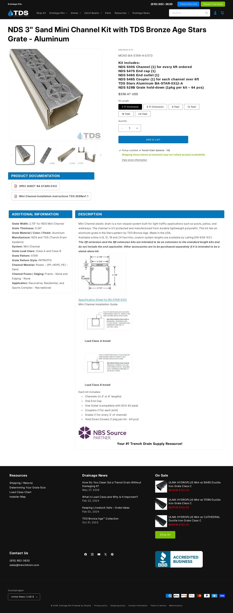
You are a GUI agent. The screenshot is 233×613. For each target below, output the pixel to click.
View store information (134, 159)
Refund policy (175, 605)
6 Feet (175, 106)
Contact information (137, 605)
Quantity (122, 121)
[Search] (206, 12)
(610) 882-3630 (20, 560)
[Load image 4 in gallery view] (86, 155)
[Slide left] (11, 155)
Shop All (165, 534)
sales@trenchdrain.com (24, 565)
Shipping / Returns (21, 482)
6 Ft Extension (155, 106)
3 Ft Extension (130, 106)
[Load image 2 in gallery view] (45, 155)
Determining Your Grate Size (27, 487)
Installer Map (18, 496)
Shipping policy (117, 605)
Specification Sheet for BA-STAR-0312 (102, 299)
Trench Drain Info (188, 4)
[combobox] (189, 12)
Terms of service (158, 605)
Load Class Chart (20, 492)
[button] (58, 12)
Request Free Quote (213, 4)
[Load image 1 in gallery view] (25, 155)
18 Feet (126, 114)
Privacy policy (100, 605)
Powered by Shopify (81, 606)
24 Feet (142, 114)
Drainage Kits (65, 606)
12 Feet (192, 106)
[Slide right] (100, 155)
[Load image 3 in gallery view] (66, 155)
